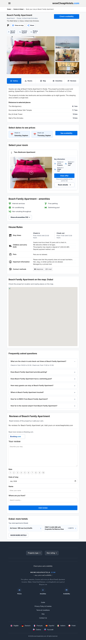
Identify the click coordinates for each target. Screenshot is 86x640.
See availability (66, 133)
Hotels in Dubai (18, 9)
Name (11, 486)
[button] (18, 25)
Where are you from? (17, 495)
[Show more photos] (31, 55)
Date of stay (13, 477)
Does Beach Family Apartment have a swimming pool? (31, 379)
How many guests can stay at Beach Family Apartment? (32, 385)
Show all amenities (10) (19, 217)
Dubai (9, 9)
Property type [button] (33, 553)
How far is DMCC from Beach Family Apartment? (29, 399)
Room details (63, 185)
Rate (10, 469)
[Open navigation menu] (9, 3)
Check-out (40, 133)
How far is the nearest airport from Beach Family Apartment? (34, 406)
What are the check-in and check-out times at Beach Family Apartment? (38, 361)
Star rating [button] (51, 553)
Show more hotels (18, 535)
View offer (64, 176)
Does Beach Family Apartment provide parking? (29, 372)
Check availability (67, 16)
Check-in (17, 133)
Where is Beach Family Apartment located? (27, 392)
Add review (43, 508)
